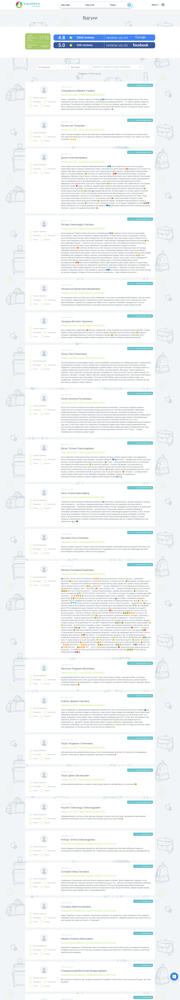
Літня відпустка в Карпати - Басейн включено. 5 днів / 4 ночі (88, 843)
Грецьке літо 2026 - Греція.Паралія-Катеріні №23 (83, 94)
